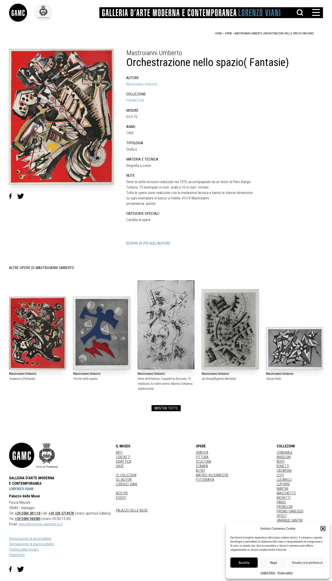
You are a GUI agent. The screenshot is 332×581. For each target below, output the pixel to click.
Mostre (122, 493)
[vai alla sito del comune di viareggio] (47, 455)
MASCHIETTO (286, 493)
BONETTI (283, 466)
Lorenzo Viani (126, 484)
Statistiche (17, 555)
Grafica (202, 452)
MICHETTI (283, 498)
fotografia (205, 479)
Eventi (121, 498)
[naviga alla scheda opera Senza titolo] (294, 348)
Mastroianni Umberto (141, 84)
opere (228, 33)
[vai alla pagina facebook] (13, 569)
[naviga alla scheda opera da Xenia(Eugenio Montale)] (230, 329)
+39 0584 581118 (27, 513)
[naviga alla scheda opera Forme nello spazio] (101, 333)
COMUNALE (285, 452)
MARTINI (282, 489)
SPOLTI (282, 516)
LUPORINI (283, 484)
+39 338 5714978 (61, 513)
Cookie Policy (268, 572)
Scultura (203, 461)
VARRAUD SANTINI (290, 520)
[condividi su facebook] (13, 196)
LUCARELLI (284, 479)
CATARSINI (284, 470)
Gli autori (124, 479)
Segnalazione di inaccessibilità (31, 544)
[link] (21, 13)
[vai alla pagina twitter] (22, 569)
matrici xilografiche (212, 475)
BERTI (281, 461)
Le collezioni (126, 475)
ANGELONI (284, 457)
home (218, 33)
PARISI (281, 502)
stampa (202, 466)
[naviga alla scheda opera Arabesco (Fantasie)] (37, 333)
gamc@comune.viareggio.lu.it (41, 524)
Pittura (202, 457)
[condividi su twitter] (22, 196)
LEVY (280, 475)
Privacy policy (285, 572)
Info (119, 452)
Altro (200, 470)
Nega (273, 563)
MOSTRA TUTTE (166, 408)
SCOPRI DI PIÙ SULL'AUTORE (148, 243)
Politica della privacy (24, 549)
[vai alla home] (21, 455)
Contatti (123, 457)
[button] (323, 528)
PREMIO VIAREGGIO (290, 511)
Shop (120, 466)
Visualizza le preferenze (307, 563)
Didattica (123, 461)
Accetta (244, 563)
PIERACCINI (135, 100)
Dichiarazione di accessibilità (30, 538)
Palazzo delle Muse (132, 510)
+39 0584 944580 (27, 518)
